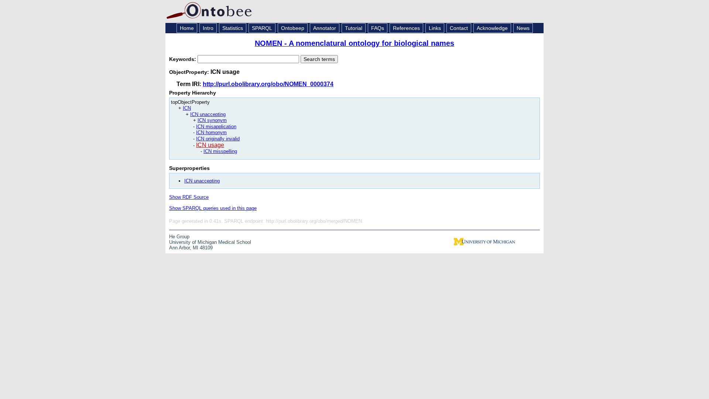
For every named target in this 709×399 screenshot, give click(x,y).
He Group (179, 236)
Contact (459, 28)
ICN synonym (212, 120)
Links (435, 28)
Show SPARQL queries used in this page (213, 208)
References (406, 28)
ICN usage (210, 145)
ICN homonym (211, 132)
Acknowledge (492, 28)
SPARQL (262, 28)
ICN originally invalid (218, 138)
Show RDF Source (189, 197)
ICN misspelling (220, 151)
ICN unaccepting (208, 114)
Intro (208, 28)
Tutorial (353, 28)
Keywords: (183, 59)
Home (187, 28)
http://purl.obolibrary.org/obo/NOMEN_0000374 (268, 84)
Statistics (232, 28)
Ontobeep (292, 28)
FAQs (377, 28)
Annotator (324, 28)
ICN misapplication (216, 126)
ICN (187, 108)
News (523, 28)
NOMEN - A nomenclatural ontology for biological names (354, 43)
